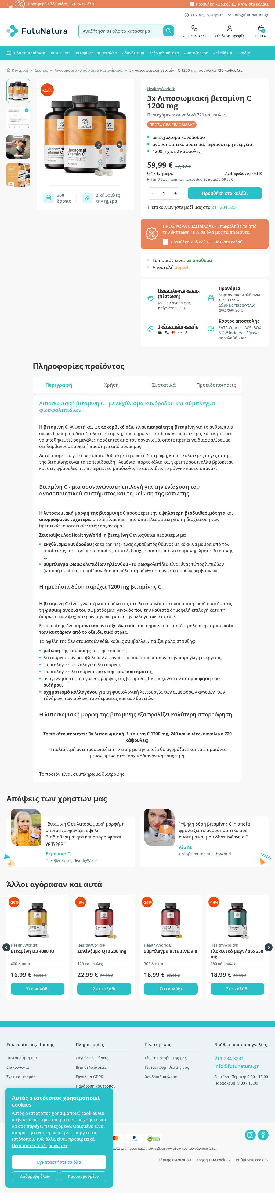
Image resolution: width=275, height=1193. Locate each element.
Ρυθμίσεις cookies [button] (252, 1159)
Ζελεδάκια (223, 52)
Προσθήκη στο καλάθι (225, 193)
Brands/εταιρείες (91, 1067)
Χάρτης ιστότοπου (174, 1159)
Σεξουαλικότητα (164, 52)
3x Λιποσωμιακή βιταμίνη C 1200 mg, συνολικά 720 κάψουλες (186, 70)
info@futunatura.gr (251, 14)
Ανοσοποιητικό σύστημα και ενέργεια (89, 70)
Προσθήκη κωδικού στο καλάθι (232, 4)
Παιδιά (244, 52)
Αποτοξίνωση (196, 52)
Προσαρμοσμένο (83, 1176)
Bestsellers (60, 52)
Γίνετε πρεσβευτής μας (166, 1057)
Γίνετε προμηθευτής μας (167, 1067)
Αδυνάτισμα (133, 52)
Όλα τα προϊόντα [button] (29, 52)
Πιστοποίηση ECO (22, 1057)
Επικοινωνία (17, 1067)
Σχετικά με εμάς (20, 1076)
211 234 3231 (225, 207)
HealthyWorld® (161, 88)
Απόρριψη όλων (35, 1176)
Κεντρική (20, 70)
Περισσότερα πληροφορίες (40, 1145)
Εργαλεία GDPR (89, 1076)
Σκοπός (41, 70)
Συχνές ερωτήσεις (207, 14)
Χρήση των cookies (213, 1159)
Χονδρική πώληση (161, 1076)
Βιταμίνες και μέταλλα (96, 52)
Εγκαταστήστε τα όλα (59, 1162)
